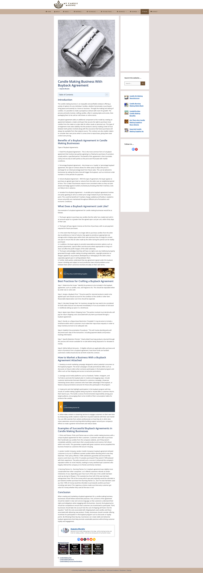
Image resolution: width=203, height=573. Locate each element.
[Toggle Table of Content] (106, 94)
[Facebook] (78, 539)
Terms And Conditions (113, 570)
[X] (84, 539)
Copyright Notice (92, 570)
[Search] (143, 83)
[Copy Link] (94, 539)
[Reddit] (91, 539)
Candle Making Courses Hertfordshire (71, 561)
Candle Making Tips (65, 558)
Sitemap (129, 570)
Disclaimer (123, 570)
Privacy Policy (101, 570)
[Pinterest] (81, 539)
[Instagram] (88, 539)
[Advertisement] (120, 4)
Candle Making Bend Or (67, 559)
